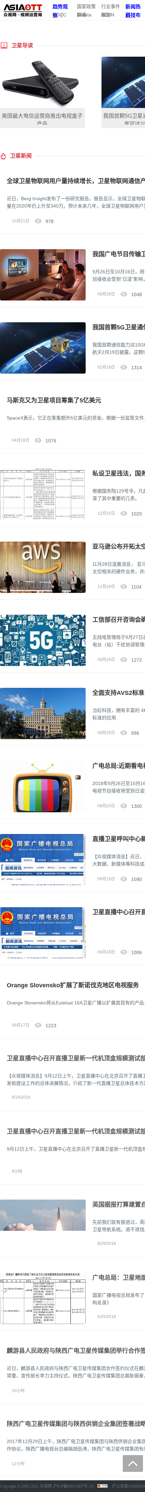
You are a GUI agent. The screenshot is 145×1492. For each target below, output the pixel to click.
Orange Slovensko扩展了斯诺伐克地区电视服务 (73, 985)
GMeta (84, 14)
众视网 (46, 1486)
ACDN (107, 14)
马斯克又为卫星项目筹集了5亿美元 (54, 400)
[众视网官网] (22, 9)
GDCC (59, 14)
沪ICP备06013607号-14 (73, 1486)
